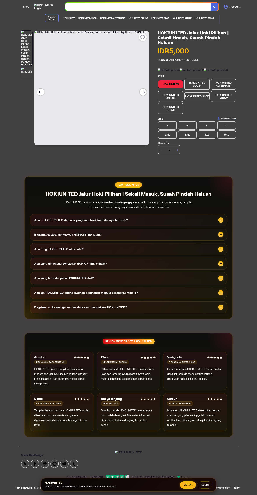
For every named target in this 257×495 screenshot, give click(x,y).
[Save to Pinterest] (54, 463)
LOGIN (205, 485)
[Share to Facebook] (35, 463)
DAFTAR (188, 484)
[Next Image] (143, 92)
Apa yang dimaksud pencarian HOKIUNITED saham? (70, 263)
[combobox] (138, 7)
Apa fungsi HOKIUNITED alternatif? (59, 249)
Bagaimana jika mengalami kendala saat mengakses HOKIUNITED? (80, 307)
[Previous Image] (40, 92)
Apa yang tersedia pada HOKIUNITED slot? (64, 278)
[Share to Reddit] (64, 463)
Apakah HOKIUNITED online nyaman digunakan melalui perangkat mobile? (86, 292)
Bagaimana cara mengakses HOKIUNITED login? (68, 234)
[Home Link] (46, 7)
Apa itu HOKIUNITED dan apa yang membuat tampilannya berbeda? (81, 220)
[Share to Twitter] (25, 463)
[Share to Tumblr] (74, 463)
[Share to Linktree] (45, 463)
